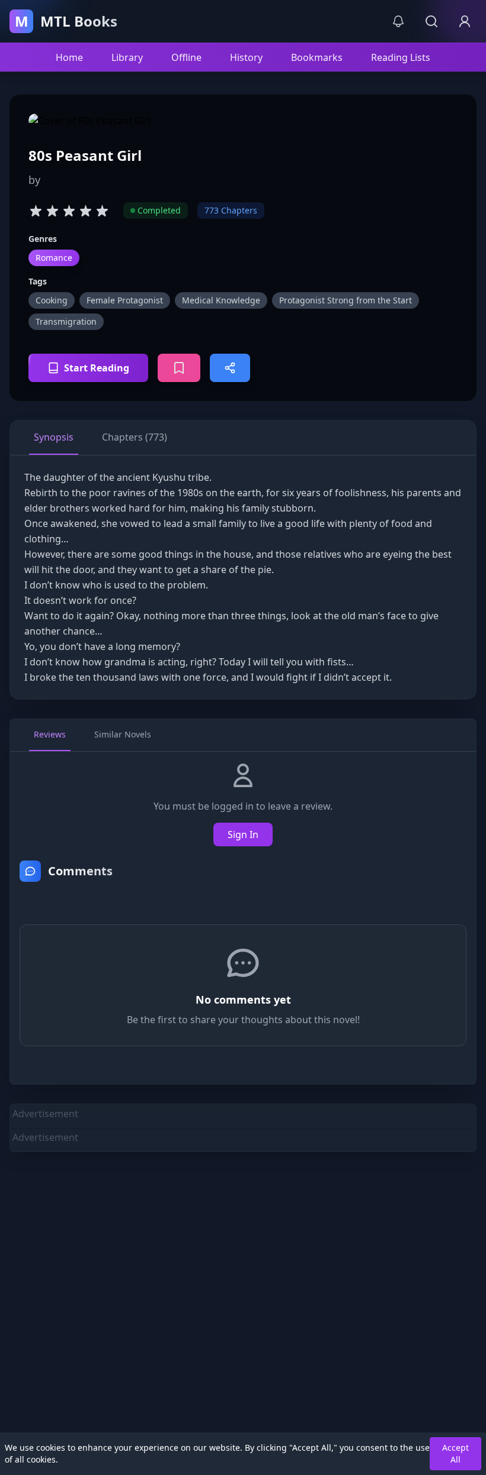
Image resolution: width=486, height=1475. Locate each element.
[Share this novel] (230, 368)
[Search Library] (431, 21)
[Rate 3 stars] (69, 210)
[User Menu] (465, 21)
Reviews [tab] (50, 734)
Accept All (455, 1453)
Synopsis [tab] (53, 437)
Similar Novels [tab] (122, 734)
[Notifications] (398, 21)
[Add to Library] (179, 368)
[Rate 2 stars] (52, 210)
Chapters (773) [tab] (134, 437)
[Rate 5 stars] (102, 210)
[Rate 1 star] (35, 210)
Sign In (243, 834)
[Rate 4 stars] (85, 210)
